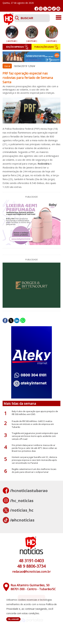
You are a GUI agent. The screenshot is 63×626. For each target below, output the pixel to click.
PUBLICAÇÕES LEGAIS (44, 46)
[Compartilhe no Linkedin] (16, 320)
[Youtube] (49, 8)
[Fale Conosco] (58, 8)
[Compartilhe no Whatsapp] (23, 320)
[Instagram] (41, 8)
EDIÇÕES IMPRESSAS (15, 46)
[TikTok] (54, 8)
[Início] (8, 24)
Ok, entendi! (13, 619)
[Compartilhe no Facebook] (5, 320)
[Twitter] (45, 8)
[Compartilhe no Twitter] (11, 320)
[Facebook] (36, 8)
